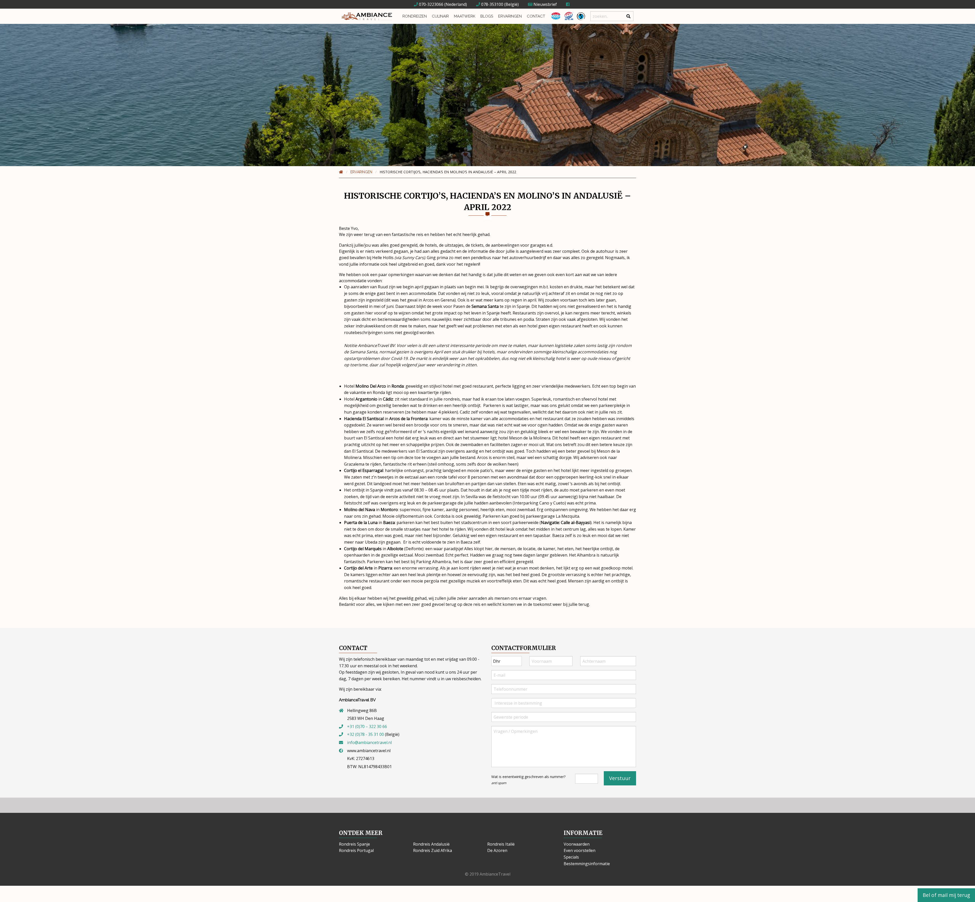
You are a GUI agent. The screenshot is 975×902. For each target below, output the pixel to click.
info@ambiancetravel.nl (369, 742)
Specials (571, 857)
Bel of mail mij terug (946, 895)
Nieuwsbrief (544, 4)
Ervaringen (510, 16)
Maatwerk (464, 16)
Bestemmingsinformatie (587, 863)
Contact (536, 16)
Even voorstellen (579, 850)
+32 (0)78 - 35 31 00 (365, 734)
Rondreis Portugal (356, 850)
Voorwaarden (577, 844)
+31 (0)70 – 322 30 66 (367, 726)
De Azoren (497, 850)
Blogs (486, 16)
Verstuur (620, 778)
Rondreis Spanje (354, 844)
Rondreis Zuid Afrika (432, 850)
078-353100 (491, 4)
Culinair (440, 16)
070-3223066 (430, 4)
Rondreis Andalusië (431, 844)
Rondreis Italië (501, 844)
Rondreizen (414, 16)
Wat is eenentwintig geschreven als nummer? (528, 779)
